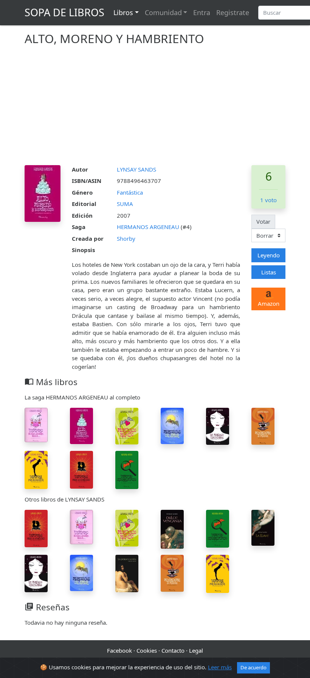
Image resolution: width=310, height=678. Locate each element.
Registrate (232, 12)
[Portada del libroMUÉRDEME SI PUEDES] (262, 425)
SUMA (125, 203)
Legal (196, 650)
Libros (123, 12)
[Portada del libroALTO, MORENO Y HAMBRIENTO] (81, 425)
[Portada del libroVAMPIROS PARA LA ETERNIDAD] (81, 469)
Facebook (119, 650)
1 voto (268, 200)
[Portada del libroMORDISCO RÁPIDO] (126, 425)
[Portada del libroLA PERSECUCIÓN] (126, 573)
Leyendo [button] (268, 255)
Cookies (146, 650)
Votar (263, 221)
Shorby (126, 238)
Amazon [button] (268, 303)
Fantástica (130, 192)
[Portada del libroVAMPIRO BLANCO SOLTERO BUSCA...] (36, 424)
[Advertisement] (155, 108)
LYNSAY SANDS (136, 169)
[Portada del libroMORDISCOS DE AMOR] (172, 425)
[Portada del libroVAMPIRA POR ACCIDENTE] (36, 469)
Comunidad (163, 12)
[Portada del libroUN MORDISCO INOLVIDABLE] (217, 425)
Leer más (220, 667)
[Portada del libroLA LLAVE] (262, 527)
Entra (201, 12)
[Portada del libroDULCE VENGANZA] (172, 528)
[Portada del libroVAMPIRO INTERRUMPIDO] (126, 469)
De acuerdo (253, 667)
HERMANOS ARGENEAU (149, 227)
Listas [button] (268, 272)
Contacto (172, 650)
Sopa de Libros (64, 12)
